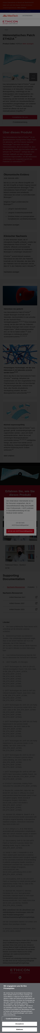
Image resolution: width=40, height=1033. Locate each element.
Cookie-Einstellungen (13, 1019)
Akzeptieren (19, 1024)
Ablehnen (19, 1029)
